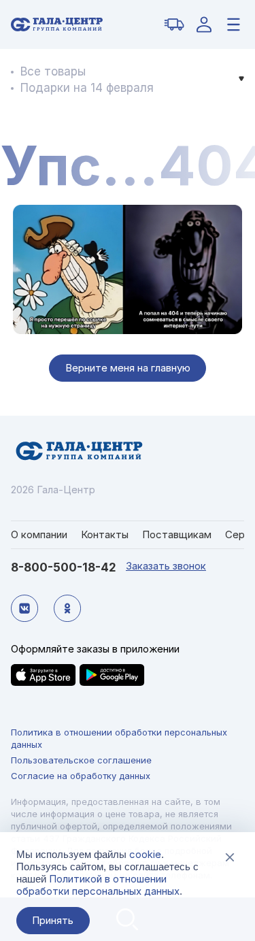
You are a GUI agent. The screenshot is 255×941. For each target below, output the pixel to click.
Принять (52, 920)
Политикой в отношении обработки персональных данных (98, 884)
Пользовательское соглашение (81, 760)
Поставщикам (176, 534)
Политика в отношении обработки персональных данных (119, 738)
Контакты (105, 534)
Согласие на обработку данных (80, 775)
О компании (39, 534)
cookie (145, 854)
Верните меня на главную (127, 367)
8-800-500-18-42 (63, 567)
